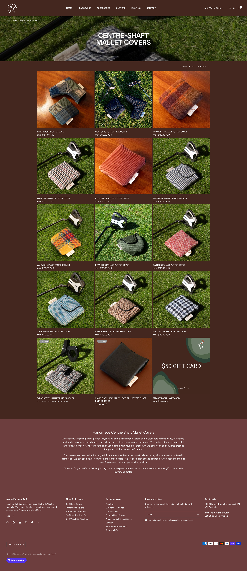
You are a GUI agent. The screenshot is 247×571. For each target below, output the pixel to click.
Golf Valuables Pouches (77, 519)
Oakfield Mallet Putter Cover (53, 198)
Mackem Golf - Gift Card (166, 398)
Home (69, 8)
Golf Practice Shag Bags (77, 515)
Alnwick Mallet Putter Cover (53, 265)
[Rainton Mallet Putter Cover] (181, 232)
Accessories (103, 8)
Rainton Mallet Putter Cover (169, 265)
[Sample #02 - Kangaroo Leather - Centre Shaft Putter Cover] (123, 366)
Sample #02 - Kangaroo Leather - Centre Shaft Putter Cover (120, 399)
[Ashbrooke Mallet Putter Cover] (123, 299)
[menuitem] (70, 8)
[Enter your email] (198, 514)
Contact (151, 8)
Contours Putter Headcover (111, 132)
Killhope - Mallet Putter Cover (112, 198)
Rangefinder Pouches (76, 511)
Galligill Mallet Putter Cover (169, 331)
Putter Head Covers (75, 508)
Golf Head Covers (74, 504)
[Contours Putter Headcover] (123, 99)
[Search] (234, 8)
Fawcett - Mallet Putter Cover (170, 132)
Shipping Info (112, 530)
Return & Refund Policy (116, 526)
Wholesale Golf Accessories (119, 519)
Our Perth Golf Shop (115, 508)
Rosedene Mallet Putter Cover (170, 198)
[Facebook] (9, 522)
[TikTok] (34, 522)
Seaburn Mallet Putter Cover (53, 331)
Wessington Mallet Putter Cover (55, 398)
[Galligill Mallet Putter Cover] (181, 299)
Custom (120, 8)
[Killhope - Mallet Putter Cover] (123, 166)
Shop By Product (75, 499)
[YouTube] (21, 523)
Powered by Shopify (48, 554)
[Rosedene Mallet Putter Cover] (181, 166)
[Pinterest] (28, 522)
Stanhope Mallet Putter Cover (112, 265)
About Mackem (113, 499)
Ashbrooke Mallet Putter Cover (113, 331)
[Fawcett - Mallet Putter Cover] (181, 99)
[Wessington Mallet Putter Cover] (65, 366)
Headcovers (84, 8)
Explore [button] (10, 516)
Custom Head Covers (115, 515)
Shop (15, 20)
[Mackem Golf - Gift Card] (181, 366)
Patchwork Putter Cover (51, 132)
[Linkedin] (40, 522)
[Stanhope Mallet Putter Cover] (123, 232)
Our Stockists (112, 511)
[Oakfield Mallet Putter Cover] (65, 166)
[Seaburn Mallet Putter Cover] (65, 299)
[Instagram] (15, 522)
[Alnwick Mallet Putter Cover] (65, 232)
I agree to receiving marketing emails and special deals (170, 520)
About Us (136, 8)
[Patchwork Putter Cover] (65, 99)
